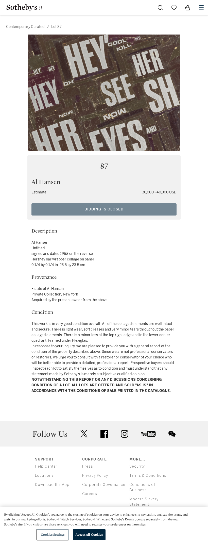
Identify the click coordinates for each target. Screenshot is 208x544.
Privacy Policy (95, 475)
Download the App (52, 485)
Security (137, 466)
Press (87, 466)
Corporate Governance (103, 485)
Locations (44, 475)
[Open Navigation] (201, 7)
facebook (104, 434)
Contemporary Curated (25, 27)
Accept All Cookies (89, 534)
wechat (172, 433)
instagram (124, 434)
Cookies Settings (52, 534)
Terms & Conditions (147, 475)
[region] (104, 525)
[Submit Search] (160, 7)
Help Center (46, 466)
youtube (148, 434)
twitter (84, 434)
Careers (89, 494)
